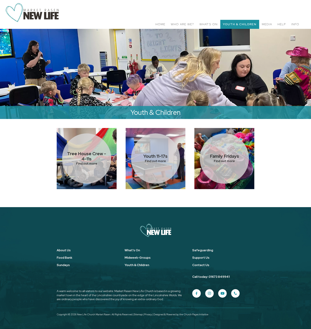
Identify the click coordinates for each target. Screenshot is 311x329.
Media (267, 24)
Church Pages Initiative (196, 314)
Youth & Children (239, 24)
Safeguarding (202, 250)
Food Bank (64, 258)
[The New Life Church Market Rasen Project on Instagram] (209, 293)
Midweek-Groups (138, 258)
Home (160, 24)
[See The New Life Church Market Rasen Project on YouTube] (222, 293)
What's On (208, 24)
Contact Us (200, 265)
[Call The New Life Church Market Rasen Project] (235, 293)
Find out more (86, 163)
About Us (64, 250)
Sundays (63, 265)
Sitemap (138, 314)
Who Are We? (182, 24)
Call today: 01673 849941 (211, 277)
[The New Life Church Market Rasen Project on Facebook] (196, 293)
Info (295, 24)
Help (282, 24)
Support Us (200, 258)
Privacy (148, 314)
